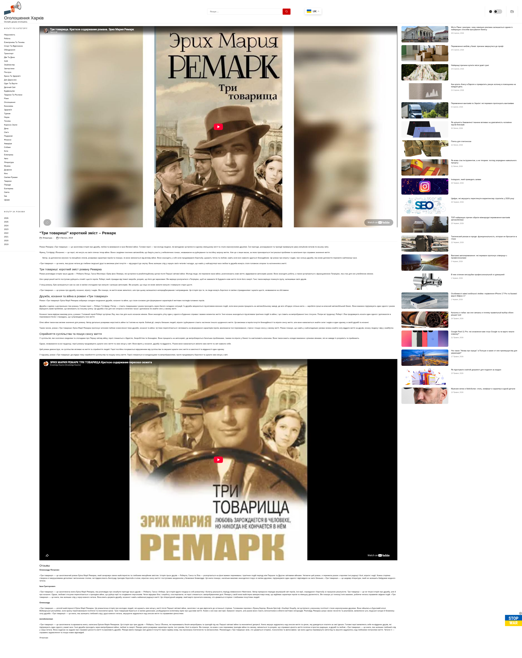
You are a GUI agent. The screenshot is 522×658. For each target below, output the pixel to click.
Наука (6, 117)
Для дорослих (10, 80)
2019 (6, 244)
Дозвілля (8, 170)
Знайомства (9, 65)
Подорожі (8, 136)
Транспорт (8, 53)
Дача (6, 128)
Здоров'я (8, 110)
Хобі (6, 61)
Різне (6, 98)
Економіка (8, 106)
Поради (7, 185)
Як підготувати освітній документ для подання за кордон (476, 370)
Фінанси (7, 140)
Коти (6, 151)
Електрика (8, 155)
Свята (6, 192)
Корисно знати (10, 125)
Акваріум (8, 143)
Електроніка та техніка (14, 42)
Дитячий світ (9, 87)
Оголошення (9, 102)
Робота (7, 38)
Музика (7, 166)
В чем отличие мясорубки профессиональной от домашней (477, 274)
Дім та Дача (9, 57)
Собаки (7, 147)
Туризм (7, 113)
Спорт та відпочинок (13, 46)
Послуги (7, 72)
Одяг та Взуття (10, 83)
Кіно (6, 173)
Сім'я (6, 132)
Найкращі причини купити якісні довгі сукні (470, 65)
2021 (6, 237)
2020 (6, 240)
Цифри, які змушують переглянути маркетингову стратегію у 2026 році (482, 198)
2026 (6, 218)
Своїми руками (11, 177)
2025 (6, 222)
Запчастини (9, 68)
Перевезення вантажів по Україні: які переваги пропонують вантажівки (482, 103)
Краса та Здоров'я (12, 76)
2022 (6, 233)
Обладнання (9, 50)
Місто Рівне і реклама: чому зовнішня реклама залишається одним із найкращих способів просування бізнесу (481, 28)
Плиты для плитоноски (461, 141)
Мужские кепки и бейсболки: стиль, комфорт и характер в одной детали (483, 389)
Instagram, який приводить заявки (466, 179)
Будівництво (9, 91)
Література (9, 162)
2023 (6, 229)
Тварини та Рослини (13, 95)
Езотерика (8, 188)
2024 (6, 225)
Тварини (8, 181)
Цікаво (7, 200)
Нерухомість (9, 35)
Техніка (7, 121)
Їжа (5, 196)
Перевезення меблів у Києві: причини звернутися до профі (477, 46)
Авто (6, 158)
